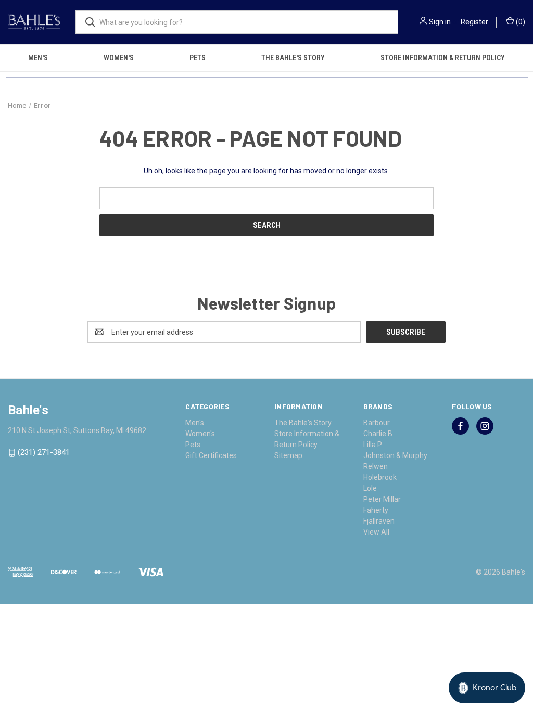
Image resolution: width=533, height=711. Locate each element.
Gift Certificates (211, 455)
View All (376, 532)
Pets (197, 58)
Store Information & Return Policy (442, 58)
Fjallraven (379, 521)
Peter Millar (382, 499)
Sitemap (288, 455)
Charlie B (377, 433)
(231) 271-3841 (44, 453)
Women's (119, 58)
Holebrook (380, 477)
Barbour (376, 422)
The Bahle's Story (293, 58)
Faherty (375, 510)
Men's (38, 58)
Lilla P (372, 444)
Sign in (440, 22)
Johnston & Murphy (395, 455)
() (519, 22)
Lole (370, 488)
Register (474, 22)
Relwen (375, 466)
